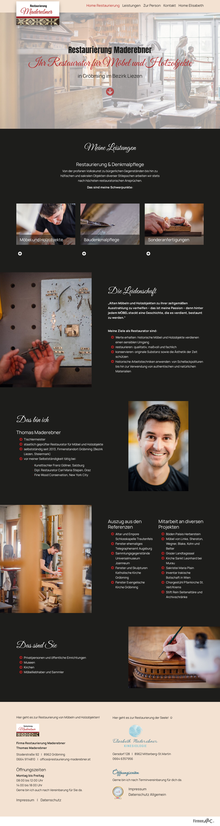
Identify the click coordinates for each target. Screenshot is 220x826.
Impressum (25, 800)
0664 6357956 (123, 759)
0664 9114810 (25, 759)
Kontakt (169, 5)
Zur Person (152, 5)
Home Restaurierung (103, 5)
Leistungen (131, 5)
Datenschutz (51, 800)
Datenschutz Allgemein (147, 794)
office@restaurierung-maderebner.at (65, 759)
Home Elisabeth (191, 5)
